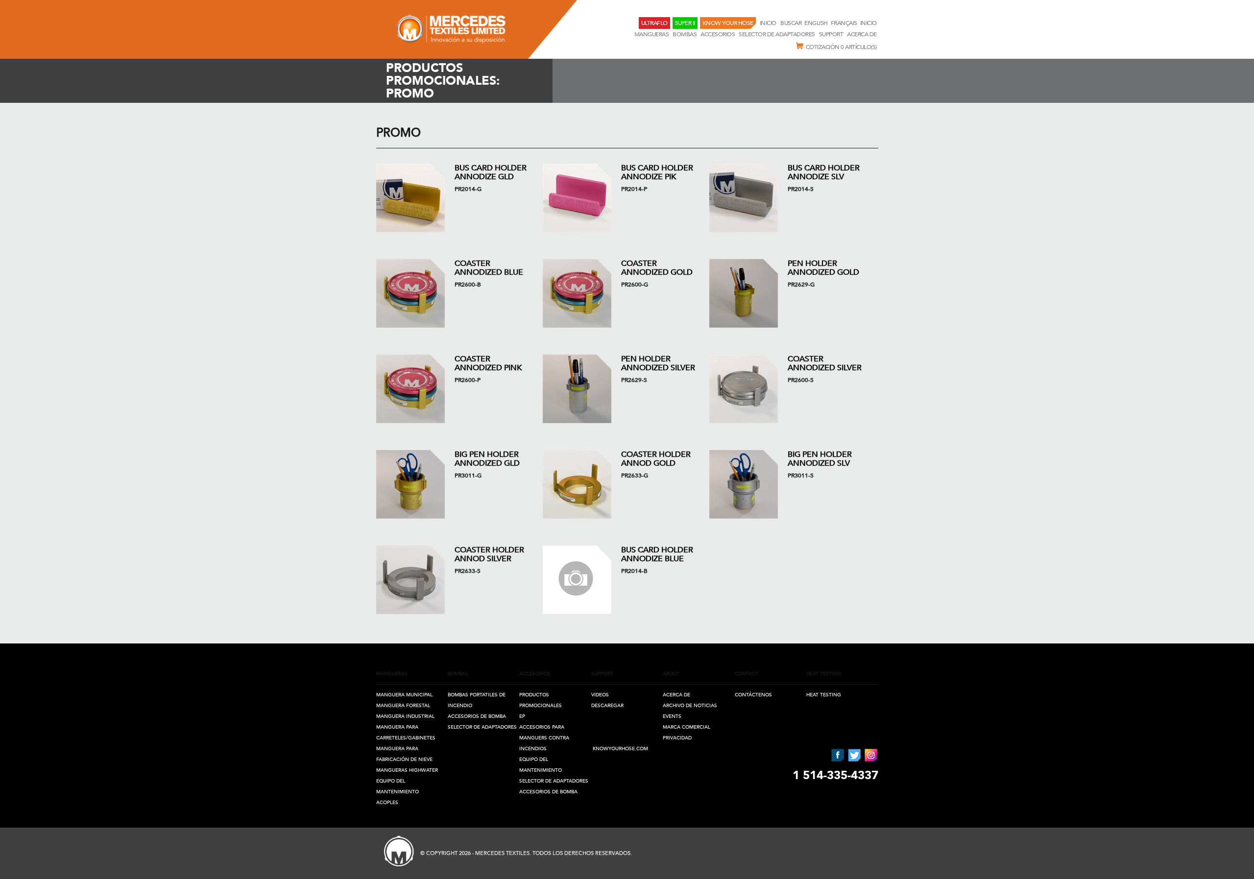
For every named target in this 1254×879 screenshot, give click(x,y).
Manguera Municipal (404, 694)
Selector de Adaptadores (777, 34)
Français (844, 23)
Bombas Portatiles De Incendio (477, 700)
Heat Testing (823, 694)
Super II (685, 23)
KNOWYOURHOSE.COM (620, 748)
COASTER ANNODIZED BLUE (489, 268)
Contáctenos (753, 694)
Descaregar (607, 705)
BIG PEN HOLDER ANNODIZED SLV (820, 459)
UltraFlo (654, 23)
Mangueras (651, 34)
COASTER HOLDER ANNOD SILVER (489, 554)
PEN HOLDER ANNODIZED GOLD (823, 268)
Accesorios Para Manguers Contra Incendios (544, 738)
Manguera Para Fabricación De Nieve (404, 754)
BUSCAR (790, 23)
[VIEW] (410, 198)
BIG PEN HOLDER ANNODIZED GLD (487, 459)
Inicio (769, 23)
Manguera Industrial (405, 716)
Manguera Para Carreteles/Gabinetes (405, 732)
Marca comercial (686, 727)
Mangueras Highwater (407, 770)
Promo (398, 133)
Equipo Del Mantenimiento (397, 786)
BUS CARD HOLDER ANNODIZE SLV (824, 172)
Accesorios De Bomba (477, 716)
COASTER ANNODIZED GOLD (657, 268)
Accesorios (717, 34)
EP (522, 716)
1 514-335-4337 (835, 775)
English (816, 23)
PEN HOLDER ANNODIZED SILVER (658, 363)
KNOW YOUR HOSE (727, 23)
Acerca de (862, 34)
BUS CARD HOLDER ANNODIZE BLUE (657, 554)
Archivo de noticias (690, 705)
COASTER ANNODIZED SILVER (825, 363)
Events (672, 716)
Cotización (841, 47)
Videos (600, 694)
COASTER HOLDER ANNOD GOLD (656, 459)
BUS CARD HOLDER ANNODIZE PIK (657, 172)
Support (831, 34)
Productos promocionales (540, 700)
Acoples (387, 802)
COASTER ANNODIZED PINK (488, 363)
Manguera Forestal (403, 705)
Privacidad (677, 738)
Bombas (685, 34)
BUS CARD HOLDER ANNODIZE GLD (491, 172)
